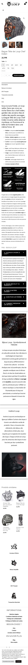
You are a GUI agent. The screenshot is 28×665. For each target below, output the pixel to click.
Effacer (3, 70)
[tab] (14, 253)
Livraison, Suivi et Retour (14, 632)
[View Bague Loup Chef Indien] (5, 45)
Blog (14, 640)
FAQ (14, 628)
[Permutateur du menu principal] (3, 10)
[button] (2, 4)
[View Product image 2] (12, 45)
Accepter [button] (18, 661)
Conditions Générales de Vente (14, 616)
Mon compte (14, 642)
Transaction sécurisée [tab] (7, 95)
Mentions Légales (14, 614)
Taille (4, 61)
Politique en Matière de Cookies (14, 621)
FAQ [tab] (3, 98)
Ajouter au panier (18, 75)
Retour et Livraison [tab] (7, 88)
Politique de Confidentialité (14, 618)
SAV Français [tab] (5, 91)
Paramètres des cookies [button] (8, 661)
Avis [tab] (3, 101)
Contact (14, 630)
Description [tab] (5, 84)
